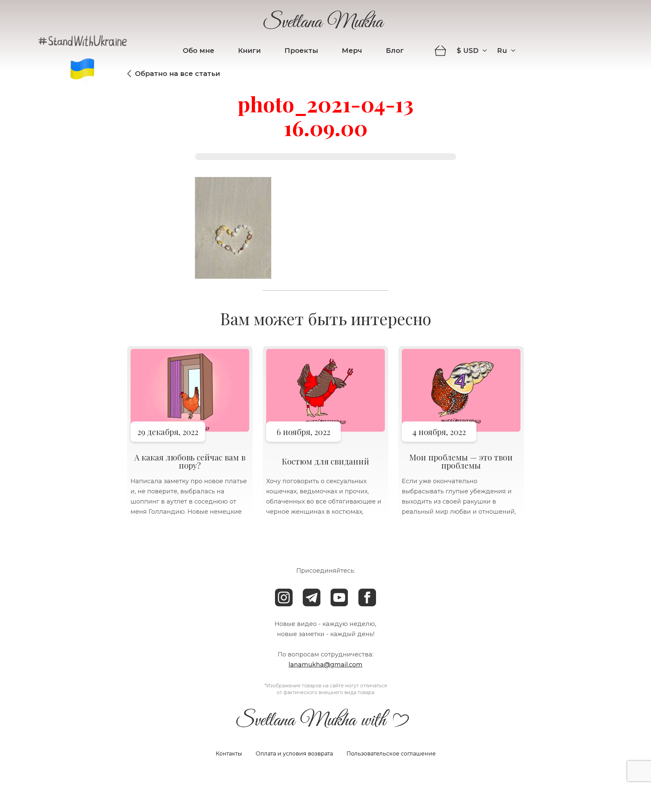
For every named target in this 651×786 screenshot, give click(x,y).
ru (502, 50)
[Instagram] (284, 597)
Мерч (352, 50)
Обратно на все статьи (177, 74)
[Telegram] (311, 597)
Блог (395, 50)
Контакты (229, 753)
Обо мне (198, 50)
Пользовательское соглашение (391, 753)
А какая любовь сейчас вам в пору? (189, 461)
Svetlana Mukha (323, 23)
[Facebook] (367, 597)
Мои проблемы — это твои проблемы (461, 461)
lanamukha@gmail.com (325, 664)
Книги (249, 50)
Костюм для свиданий (325, 461)
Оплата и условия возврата (294, 753)
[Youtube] (339, 597)
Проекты (301, 50)
